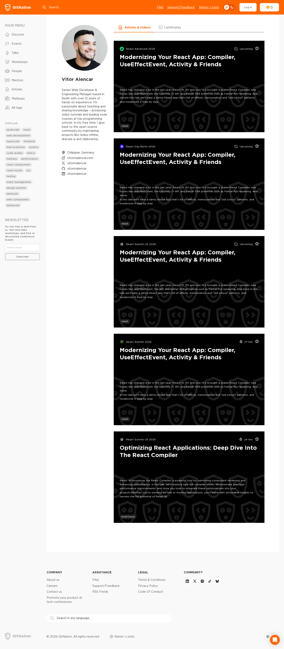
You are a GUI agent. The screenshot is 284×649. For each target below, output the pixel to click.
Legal (143, 572)
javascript (13, 129)
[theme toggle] (229, 7)
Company (54, 572)
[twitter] (194, 581)
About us (53, 579)
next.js (31, 152)
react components (18, 164)
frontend (29, 141)
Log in (248, 7)
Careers (52, 585)
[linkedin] (187, 581)
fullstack (12, 158)
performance (29, 158)
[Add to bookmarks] (255, 49)
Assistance (101, 572)
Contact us (54, 591)
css (28, 170)
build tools (128, 516)
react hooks (14, 170)
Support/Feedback (181, 7)
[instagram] (202, 581)
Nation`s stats (209, 7)
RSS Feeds (100, 591)
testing (11, 176)
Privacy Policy (148, 585)
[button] (134, 27)
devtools (12, 193)
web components (18, 199)
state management (19, 182)
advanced (13, 205)
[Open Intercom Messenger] (275, 640)
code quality (15, 152)
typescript (13, 141)
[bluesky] (217, 581)
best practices (16, 147)
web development (18, 135)
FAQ (160, 7)
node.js (33, 147)
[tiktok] (209, 581)
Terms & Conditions (151, 579)
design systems (16, 187)
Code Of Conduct (150, 591)
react (124, 125)
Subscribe (22, 256)
